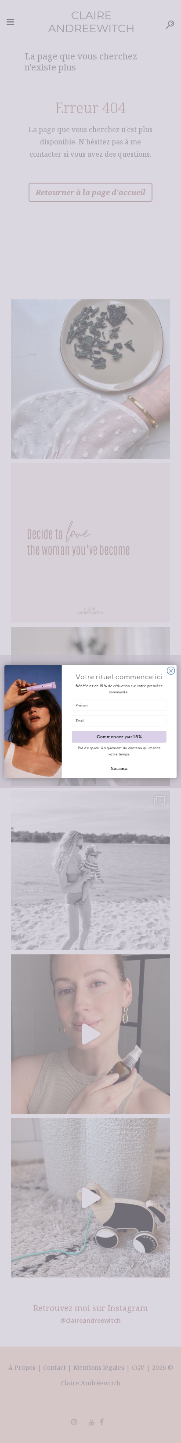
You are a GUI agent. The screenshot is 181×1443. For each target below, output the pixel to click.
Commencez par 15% (119, 737)
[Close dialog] (171, 671)
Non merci (119, 768)
